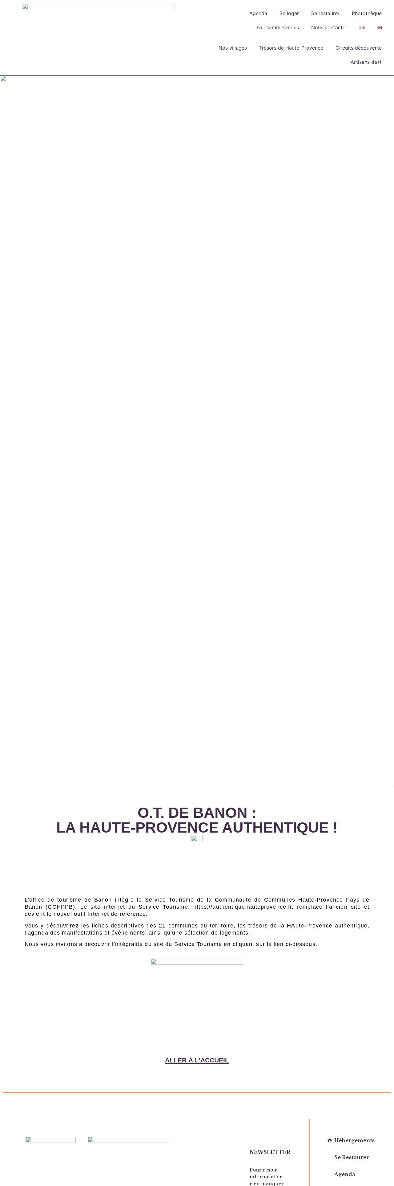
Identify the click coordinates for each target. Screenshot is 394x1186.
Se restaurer (325, 13)
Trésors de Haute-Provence (291, 48)
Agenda (258, 13)
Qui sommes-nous (278, 27)
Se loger (289, 13)
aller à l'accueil (197, 1060)
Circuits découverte (359, 48)
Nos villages (233, 48)
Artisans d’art (366, 62)
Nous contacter (329, 27)
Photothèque (367, 13)
